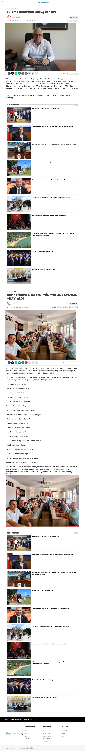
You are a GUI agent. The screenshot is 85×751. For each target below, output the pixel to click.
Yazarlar (64, 733)
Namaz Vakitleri (47, 733)
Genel (54, 307)
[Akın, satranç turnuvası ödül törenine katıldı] (19, 122)
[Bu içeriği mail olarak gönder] (22, 73)
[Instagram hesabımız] (36, 720)
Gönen (27, 736)
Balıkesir (27, 731)
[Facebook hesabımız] (31, 720)
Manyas (27, 739)
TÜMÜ (76, 104)
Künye (63, 736)
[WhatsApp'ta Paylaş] (16, 73)
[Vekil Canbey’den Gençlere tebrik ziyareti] (19, 283)
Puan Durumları (47, 739)
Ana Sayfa (64, 731)
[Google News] (74, 73)
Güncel (59, 307)
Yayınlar (45, 741)
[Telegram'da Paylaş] (19, 73)
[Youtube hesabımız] (39, 720)
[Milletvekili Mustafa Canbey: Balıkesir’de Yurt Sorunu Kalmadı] (19, 194)
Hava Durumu (47, 731)
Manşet (70, 21)
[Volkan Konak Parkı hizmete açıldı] (19, 176)
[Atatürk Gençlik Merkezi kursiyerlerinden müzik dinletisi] (19, 230)
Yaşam (76, 21)
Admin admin (16, 17)
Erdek (26, 733)
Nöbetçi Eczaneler (48, 736)
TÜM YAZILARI (73, 17)
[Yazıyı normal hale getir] (36, 73)
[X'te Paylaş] (12, 73)
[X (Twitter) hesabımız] (34, 720)
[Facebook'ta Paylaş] (9, 73)
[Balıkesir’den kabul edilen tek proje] (19, 265)
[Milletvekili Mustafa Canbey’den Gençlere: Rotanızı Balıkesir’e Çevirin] (19, 140)
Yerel (76, 307)
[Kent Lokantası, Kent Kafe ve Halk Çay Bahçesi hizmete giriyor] (19, 212)
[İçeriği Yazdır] (26, 73)
